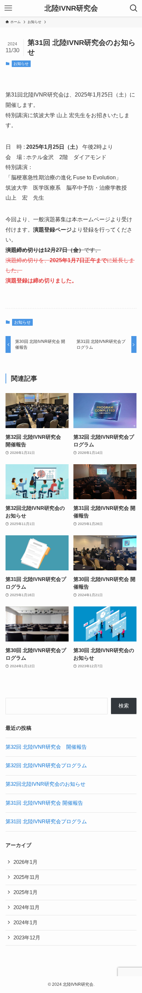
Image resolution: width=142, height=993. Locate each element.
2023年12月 (26, 937)
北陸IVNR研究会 (71, 8)
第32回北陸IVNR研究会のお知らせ (45, 784)
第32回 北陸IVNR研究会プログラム (46, 765)
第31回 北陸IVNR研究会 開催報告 (44, 803)
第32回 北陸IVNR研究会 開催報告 (46, 747)
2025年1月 (25, 892)
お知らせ (21, 64)
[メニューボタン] (8, 8)
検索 (124, 706)
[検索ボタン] (133, 8)
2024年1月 (25, 922)
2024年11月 (26, 907)
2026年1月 (25, 862)
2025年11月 (26, 877)
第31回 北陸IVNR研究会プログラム (46, 821)
